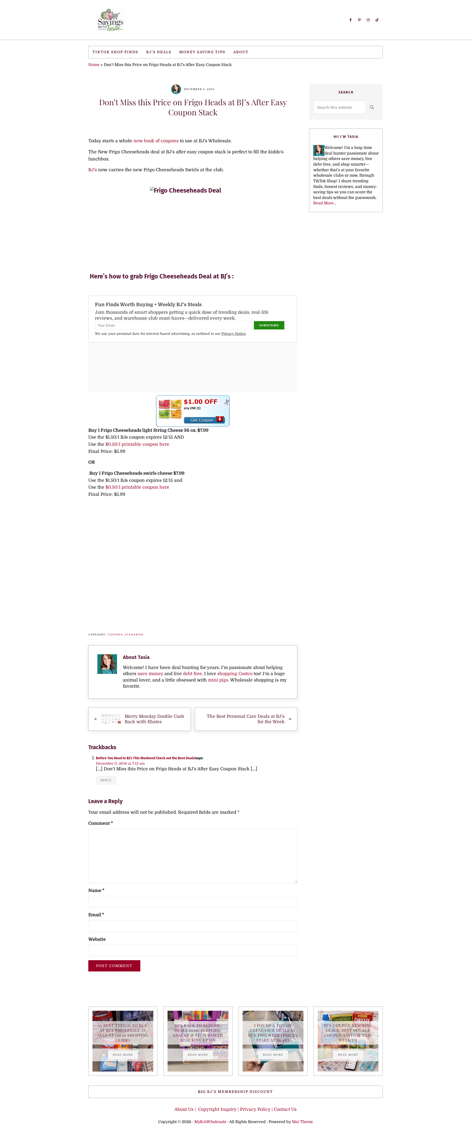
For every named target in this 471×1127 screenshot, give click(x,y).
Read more (125, 1055)
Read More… (324, 203)
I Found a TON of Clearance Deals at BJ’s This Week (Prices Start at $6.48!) (273, 1033)
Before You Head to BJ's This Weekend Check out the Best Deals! (145, 758)
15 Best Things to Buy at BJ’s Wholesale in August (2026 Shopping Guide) (122, 1033)
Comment (100, 823)
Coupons (115, 634)
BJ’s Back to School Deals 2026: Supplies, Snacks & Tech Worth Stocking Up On (198, 1033)
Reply (106, 780)
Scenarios (134, 634)
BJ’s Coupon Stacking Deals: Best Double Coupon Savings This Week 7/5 (348, 1033)
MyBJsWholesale (210, 1121)
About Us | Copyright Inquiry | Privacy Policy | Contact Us (235, 1109)
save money (150, 673)
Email (96, 914)
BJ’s (92, 169)
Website (97, 939)
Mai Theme (302, 1121)
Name (96, 890)
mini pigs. (218, 680)
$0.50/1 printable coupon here (137, 444)
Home (94, 65)
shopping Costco (234, 673)
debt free (192, 673)
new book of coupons (156, 140)
